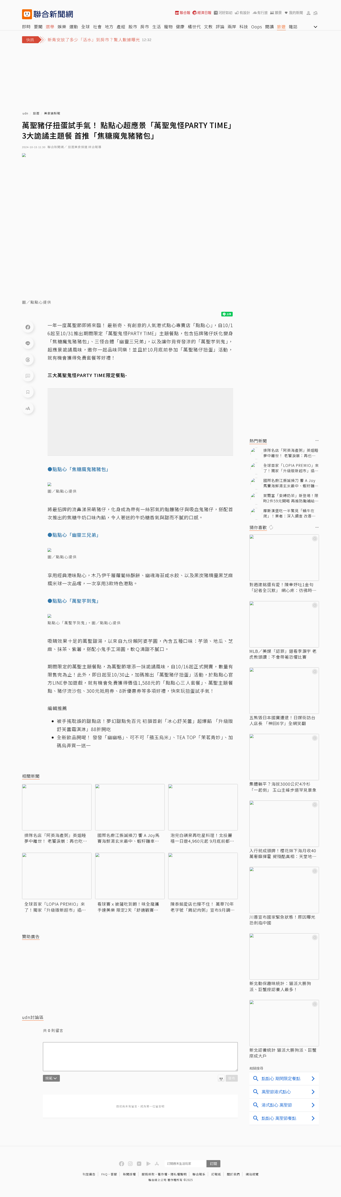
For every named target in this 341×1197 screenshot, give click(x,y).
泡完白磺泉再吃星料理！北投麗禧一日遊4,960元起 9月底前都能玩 (202, 838)
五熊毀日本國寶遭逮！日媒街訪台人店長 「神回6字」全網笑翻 (282, 720)
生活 (156, 26)
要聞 (38, 26)
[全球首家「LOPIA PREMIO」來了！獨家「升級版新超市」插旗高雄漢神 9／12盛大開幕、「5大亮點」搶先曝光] (57, 876)
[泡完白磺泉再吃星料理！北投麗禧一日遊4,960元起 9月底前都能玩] (203, 807)
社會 (97, 26)
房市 (144, 26)
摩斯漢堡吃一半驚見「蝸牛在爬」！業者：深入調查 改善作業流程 (289, 513)
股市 (133, 26)
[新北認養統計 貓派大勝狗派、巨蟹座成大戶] (284, 1023)
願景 (278, 13)
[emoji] (221, 1078)
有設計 (245, 13)
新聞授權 (129, 1174)
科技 (243, 26)
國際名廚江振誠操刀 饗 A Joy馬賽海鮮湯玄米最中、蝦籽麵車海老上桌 (128, 838)
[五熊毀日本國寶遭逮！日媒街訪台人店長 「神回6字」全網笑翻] (284, 690)
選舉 (50, 26)
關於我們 (233, 1174)
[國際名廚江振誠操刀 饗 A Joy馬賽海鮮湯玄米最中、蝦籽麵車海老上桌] (130, 807)
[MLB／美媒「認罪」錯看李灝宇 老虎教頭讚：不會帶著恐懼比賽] (284, 624)
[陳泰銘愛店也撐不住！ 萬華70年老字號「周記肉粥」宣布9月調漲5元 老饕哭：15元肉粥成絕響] (203, 876)
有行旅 (262, 13)
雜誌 (293, 26)
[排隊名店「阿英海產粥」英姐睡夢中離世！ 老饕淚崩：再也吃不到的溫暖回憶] (57, 807)
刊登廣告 (89, 1174)
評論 (220, 26)
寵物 (168, 26)
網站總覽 (252, 1174)
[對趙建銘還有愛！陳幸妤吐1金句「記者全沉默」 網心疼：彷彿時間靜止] (284, 557)
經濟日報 (204, 13)
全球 (85, 26)
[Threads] (28, 359)
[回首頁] (53, 14)
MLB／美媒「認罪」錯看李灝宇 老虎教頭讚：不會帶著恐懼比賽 (283, 654)
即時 (26, 26)
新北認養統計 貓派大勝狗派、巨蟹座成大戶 (283, 1053)
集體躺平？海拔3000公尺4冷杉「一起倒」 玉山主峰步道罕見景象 (283, 787)
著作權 (162, 1174)
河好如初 (225, 13)
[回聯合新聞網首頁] (27, 14)
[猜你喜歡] (317, 527)
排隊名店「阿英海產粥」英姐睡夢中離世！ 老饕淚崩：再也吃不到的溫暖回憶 (55, 838)
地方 (109, 26)
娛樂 (62, 26)
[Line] (28, 343)
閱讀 (269, 26)
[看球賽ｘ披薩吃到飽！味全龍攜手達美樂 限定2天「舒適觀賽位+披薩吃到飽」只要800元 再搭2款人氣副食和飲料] (130, 876)
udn (25, 113)
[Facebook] (28, 327)
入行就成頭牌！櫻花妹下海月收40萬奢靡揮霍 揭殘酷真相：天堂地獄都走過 (283, 853)
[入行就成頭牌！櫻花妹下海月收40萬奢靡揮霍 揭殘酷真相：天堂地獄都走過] (284, 823)
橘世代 (194, 26)
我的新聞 (296, 13)
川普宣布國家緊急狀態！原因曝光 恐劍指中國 (282, 920)
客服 (114, 1174)
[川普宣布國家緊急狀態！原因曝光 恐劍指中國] (284, 890)
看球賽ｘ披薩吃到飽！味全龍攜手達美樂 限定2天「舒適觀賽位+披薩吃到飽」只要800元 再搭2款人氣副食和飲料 (128, 907)
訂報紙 (216, 1174)
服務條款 (148, 1174)
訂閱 (213, 1163)
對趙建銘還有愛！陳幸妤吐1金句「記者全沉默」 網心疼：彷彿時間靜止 (283, 587)
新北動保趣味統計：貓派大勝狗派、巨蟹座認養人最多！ (280, 986)
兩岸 (232, 26)
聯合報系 (199, 1174)
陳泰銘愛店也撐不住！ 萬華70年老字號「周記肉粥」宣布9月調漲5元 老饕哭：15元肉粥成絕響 (202, 907)
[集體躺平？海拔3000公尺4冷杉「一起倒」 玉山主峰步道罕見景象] (284, 757)
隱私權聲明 (178, 1174)
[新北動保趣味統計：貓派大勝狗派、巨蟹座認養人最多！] (284, 956)
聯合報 (185, 13)
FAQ (104, 1174)
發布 (231, 1078)
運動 (73, 26)
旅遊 (281, 26)
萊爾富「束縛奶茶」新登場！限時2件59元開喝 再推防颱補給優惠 (291, 498)
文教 (208, 26)
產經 (121, 26)
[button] (308, 12)
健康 (180, 26)
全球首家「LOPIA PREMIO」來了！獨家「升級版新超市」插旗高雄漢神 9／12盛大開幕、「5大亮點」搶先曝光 (55, 907)
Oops (256, 26)
